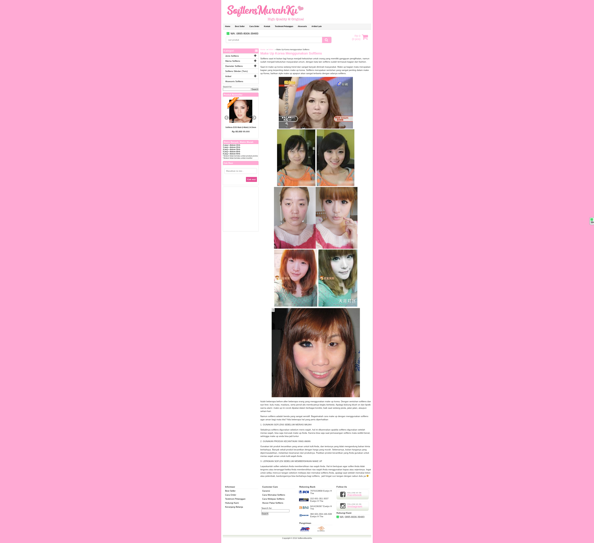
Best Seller (230, 491)
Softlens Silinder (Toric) (236, 71)
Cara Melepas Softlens (273, 499)
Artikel (270, 49)
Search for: (227, 87)
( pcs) (356, 37)
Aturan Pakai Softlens (272, 503)
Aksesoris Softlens (234, 81)
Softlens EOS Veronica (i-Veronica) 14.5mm (241, 128)
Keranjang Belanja (234, 507)
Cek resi (251, 179)
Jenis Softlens (232, 56)
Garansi (266, 491)
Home (227, 26)
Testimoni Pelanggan (235, 499)
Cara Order (230, 495)
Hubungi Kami (232, 503)
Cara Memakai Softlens (273, 495)
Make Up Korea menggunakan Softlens (291, 53)
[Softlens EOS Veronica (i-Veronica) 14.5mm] (241, 111)
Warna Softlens (232, 61)
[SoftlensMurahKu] (265, 22)
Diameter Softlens (234, 66)
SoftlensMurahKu (304, 538)
